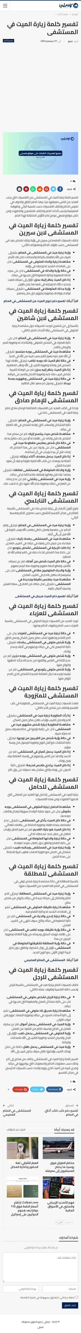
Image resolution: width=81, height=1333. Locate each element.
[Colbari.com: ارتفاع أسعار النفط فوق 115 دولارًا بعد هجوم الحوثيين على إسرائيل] (22, 1188)
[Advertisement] (40, 86)
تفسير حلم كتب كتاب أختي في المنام (61, 1112)
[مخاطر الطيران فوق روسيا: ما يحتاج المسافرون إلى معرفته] (58, 1148)
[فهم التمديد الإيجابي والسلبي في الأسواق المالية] (58, 1188)
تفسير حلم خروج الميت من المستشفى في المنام (35, 301)
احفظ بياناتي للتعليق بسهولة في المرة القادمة (47, 1297)
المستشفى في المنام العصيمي (44, 960)
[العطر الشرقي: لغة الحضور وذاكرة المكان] (22, 1148)
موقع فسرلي (64, 215)
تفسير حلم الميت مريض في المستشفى (40, 596)
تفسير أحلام (8, 40)
